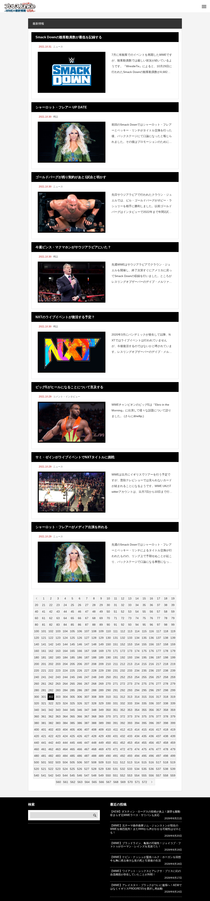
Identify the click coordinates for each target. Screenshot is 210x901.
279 (172, 683)
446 (79, 742)
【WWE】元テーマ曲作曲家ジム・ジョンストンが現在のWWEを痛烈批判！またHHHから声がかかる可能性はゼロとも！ (145, 829)
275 (144, 683)
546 (79, 775)
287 (86, 690)
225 (72, 670)
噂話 (55, 116)
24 (65, 605)
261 (43, 683)
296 (151, 690)
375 (144, 716)
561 (65, 782)
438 (165, 736)
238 (165, 670)
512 (122, 762)
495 (144, 755)
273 (129, 683)
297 (158, 690)
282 (50, 690)
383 (58, 723)
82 (50, 624)
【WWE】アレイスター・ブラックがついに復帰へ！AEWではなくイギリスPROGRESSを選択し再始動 (146, 887)
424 (65, 736)
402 (50, 729)
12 (122, 598)
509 (101, 762)
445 (72, 742)
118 (165, 631)
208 (93, 664)
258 (165, 677)
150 (108, 644)
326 (79, 703)
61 (43, 618)
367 (86, 716)
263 (58, 683)
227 (86, 670)
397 (158, 723)
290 (108, 690)
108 (93, 631)
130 (108, 637)
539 (172, 769)
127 (86, 637)
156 (151, 644)
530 (108, 769)
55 (144, 611)
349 (101, 709)
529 (101, 769)
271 (115, 683)
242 (50, 677)
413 (129, 729)
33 (129, 605)
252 (122, 677)
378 (165, 716)
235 (144, 670)
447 (86, 742)
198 (165, 657)
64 (65, 618)
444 (65, 742)
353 (129, 709)
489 (101, 755)
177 (158, 650)
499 (172, 755)
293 (129, 690)
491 (115, 755)
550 (108, 775)
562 (72, 782)
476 (151, 749)
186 (79, 657)
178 (165, 650)
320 (36, 703)
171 (115, 650)
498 (165, 755)
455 (144, 742)
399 (172, 723)
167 (86, 650)
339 (172, 703)
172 (122, 650)
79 (173, 618)
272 (122, 683)
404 (65, 729)
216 (151, 664)
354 (137, 709)
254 (137, 677)
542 (50, 775)
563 (80, 782)
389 (101, 723)
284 (65, 690)
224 (65, 670)
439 (172, 736)
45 (72, 611)
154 (137, 644)
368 (93, 716)
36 (151, 605)
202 (50, 664)
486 (79, 755)
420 (36, 736)
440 (36, 742)
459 (172, 742)
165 (72, 650)
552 (122, 775)
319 (172, 696)
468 (93, 749)
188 (93, 657)
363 (58, 716)
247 (86, 677)
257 (158, 677)
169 (101, 650)
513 (129, 762)
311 (115, 696)
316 (151, 696)
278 (165, 683)
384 (65, 723)
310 (108, 696)
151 (115, 644)
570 (130, 782)
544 (65, 775)
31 (115, 605)
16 (151, 598)
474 (137, 749)
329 (101, 703)
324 (65, 703)
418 (165, 729)
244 (65, 677)
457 (158, 742)
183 (58, 657)
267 (86, 683)
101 (43, 631)
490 (108, 755)
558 (165, 775)
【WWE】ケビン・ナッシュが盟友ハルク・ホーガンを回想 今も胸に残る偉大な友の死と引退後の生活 (147, 859)
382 (50, 723)
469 (101, 749)
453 (129, 742)
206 (79, 664)
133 (129, 637)
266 (79, 683)
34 (137, 605)
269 (101, 683)
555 (144, 775)
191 (115, 657)
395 (144, 723)
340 (36, 709)
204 (65, 664)
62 (50, 618)
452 (122, 742)
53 (129, 611)
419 (172, 729)
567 (108, 782)
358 (165, 709)
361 (43, 716)
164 (65, 650)
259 (172, 677)
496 (151, 755)
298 (165, 690)
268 (93, 683)
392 (122, 723)
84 (65, 624)
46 (79, 611)
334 (137, 703)
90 (108, 624)
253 (129, 677)
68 (94, 618)
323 (58, 703)
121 (43, 637)
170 (108, 650)
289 (101, 690)
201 (43, 664)
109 (101, 631)
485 (72, 755)
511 (115, 762)
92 (122, 624)
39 (173, 605)
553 (129, 775)
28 (94, 605)
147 (86, 644)
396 (151, 723)
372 (122, 716)
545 (72, 775)
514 (137, 762)
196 (151, 657)
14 (137, 598)
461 (43, 749)
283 (58, 690)
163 (58, 650)
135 (144, 637)
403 (58, 729)
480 (36, 755)
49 (101, 611)
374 (137, 716)
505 (72, 762)
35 (144, 605)
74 (137, 618)
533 (129, 769)
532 (122, 769)
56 (151, 611)
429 (101, 736)
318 (165, 696)
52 (122, 611)
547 (86, 775)
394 (137, 723)
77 (158, 618)
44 (65, 611)
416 (151, 729)
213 (129, 664)
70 (108, 618)
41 (43, 611)
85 (72, 624)
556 (151, 775)
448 (93, 742)
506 (79, 762)
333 (129, 703)
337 (158, 703)
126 (79, 637)
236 (151, 670)
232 (122, 670)
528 (93, 769)
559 (172, 775)
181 (43, 657)
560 (58, 782)
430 (108, 736)
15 (144, 598)
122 (50, 637)
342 (50, 709)
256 (151, 677)
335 (144, 703)
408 (93, 729)
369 (101, 716)
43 (58, 611)
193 (129, 657)
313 (129, 696)
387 (86, 723)
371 (115, 716)
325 (72, 703)
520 (36, 769)
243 (58, 677)
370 (108, 716)
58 (165, 611)
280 (36, 690)
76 (151, 618)
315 (144, 696)
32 (122, 605)
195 (144, 657)
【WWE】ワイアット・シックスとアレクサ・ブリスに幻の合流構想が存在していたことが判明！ (145, 872)
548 (93, 775)
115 (144, 631)
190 (108, 657)
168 (93, 650)
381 (43, 723)
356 (151, 709)
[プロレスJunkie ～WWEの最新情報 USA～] (19, 7)
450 (108, 742)
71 (115, 618)
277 (158, 683)
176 (151, 650)
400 (36, 729)
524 (65, 769)
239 (172, 670)
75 (144, 618)
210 (108, 664)
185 (72, 657)
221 (43, 670)
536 (151, 769)
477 (158, 749)
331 (115, 703)
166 (79, 650)
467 (86, 749)
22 (50, 605)
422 (50, 736)
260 (36, 683)
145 (72, 644)
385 (72, 723)
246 (79, 677)
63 (58, 618)
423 (58, 736)
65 (72, 618)
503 (58, 762)
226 (79, 670)
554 (137, 775)
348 (93, 709)
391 (115, 723)
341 (43, 709)
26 (79, 605)
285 (72, 690)
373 (129, 716)
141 (43, 644)
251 (115, 677)
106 (79, 631)
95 (144, 624)
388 (93, 723)
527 (86, 769)
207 (86, 664)
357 (158, 709)
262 (50, 683)
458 (165, 742)
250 (108, 677)
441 (43, 742)
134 (137, 637)
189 (101, 657)
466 (79, 749)
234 (137, 670)
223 (58, 670)
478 (165, 749)
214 (137, 664)
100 (36, 631)
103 (58, 631)
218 (165, 664)
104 (65, 631)
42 (50, 611)
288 (93, 690)
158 (165, 644)
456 (151, 742)
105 (72, 631)
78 (165, 618)
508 (93, 762)
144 (65, 644)
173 (129, 650)
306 (79, 696)
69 (101, 618)
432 (122, 736)
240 (36, 677)
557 (158, 775)
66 (79, 618)
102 (50, 631)
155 (144, 644)
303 (58, 696)
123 (58, 637)
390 (108, 723)
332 (122, 703)
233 (129, 670)
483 (58, 755)
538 (165, 769)
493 (129, 755)
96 (151, 624)
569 (123, 782)
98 (165, 624)
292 (122, 690)
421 (43, 736)
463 (58, 749)
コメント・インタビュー (66, 396)
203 (58, 664)
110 (108, 631)
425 (72, 736)
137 (158, 637)
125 (72, 637)
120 (36, 637)
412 (122, 729)
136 (151, 637)
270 (108, 683)
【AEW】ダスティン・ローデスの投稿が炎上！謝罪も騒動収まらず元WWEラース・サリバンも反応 (145, 813)
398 (165, 723)
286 (79, 690)
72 (122, 618)
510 (108, 762)
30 (108, 605)
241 (43, 677)
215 (144, 664)
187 (86, 657)
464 (65, 749)
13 (129, 598)
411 (115, 729)
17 (158, 598)
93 (129, 624)
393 (129, 723)
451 (115, 742)
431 (115, 736)
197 (158, 657)
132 (122, 637)
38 (165, 605)
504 (65, 762)
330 (108, 703)
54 (137, 611)
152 (122, 644)
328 (93, 703)
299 (172, 690)
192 (122, 657)
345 (72, 709)
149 (101, 644)
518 (165, 762)
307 (86, 696)
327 (86, 703)
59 (173, 611)
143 (58, 644)
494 (137, 755)
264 (65, 683)
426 (79, 736)
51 (115, 611)
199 (172, 657)
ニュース (58, 46)
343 (58, 709)
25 (72, 605)
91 (115, 624)
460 (36, 749)
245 (72, 677)
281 (43, 690)
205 (72, 664)
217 (158, 664)
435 (144, 736)
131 (115, 637)
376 (151, 716)
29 (101, 605)
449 (101, 742)
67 (86, 618)
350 (108, 709)
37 (158, 605)
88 (94, 624)
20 (36, 605)
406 (79, 729)
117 (158, 631)
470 (108, 749)
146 (79, 644)
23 (58, 605)
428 (93, 736)
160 (36, 650)
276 (151, 683)
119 (173, 631)
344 (65, 709)
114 (137, 631)
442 (50, 742)
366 (79, 716)
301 (43, 696)
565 (94, 782)
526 (79, 769)
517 (158, 762)
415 (144, 729)
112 (122, 631)
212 (122, 664)
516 (151, 762)
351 (115, 709)
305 (72, 696)
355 (144, 709)
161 (43, 650)
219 (172, 664)
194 (137, 657)
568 (115, 782)
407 (86, 729)
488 (93, 755)
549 (101, 775)
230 (108, 670)
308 (93, 696)
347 (86, 709)
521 (43, 769)
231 (115, 670)
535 (144, 769)
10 (108, 598)
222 (50, 670)
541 (43, 775)
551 (115, 775)
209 (101, 664)
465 (72, 749)
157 (158, 644)
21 (43, 605)
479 (172, 749)
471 (115, 749)
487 (86, 755)
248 (93, 677)
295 (144, 690)
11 (115, 598)
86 (79, 624)
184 (65, 657)
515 (144, 762)
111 (115, 631)
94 (137, 624)
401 (43, 729)
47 (86, 611)
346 (79, 709)
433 (129, 736)
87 (86, 624)
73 (129, 618)
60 (36, 618)
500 (36, 762)
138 (165, 637)
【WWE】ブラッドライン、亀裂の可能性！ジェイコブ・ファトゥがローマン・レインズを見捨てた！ (145, 845)
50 (108, 611)
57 (158, 611)
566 (101, 782)
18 (165, 598)
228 (93, 670)
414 (137, 729)
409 (101, 729)
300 (36, 696)
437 (158, 736)
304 (65, 696)
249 (101, 677)
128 (93, 637)
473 (129, 749)
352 (122, 709)
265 (72, 683)
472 (122, 749)
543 (58, 775)
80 (36, 624)
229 (101, 670)
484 (65, 755)
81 (43, 624)
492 (122, 755)
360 (36, 716)
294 (137, 690)
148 (93, 644)
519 (172, 762)
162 (50, 650)
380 (36, 723)
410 (108, 729)
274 (137, 683)
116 (151, 631)
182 (50, 657)
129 (101, 637)
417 (158, 729)
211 (115, 664)
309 (101, 696)
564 (87, 782)
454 (137, 742)
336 (151, 703)
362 (50, 716)
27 (86, 605)
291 (115, 690)
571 (137, 782)
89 (101, 624)
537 (158, 769)
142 (50, 644)
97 (158, 624)
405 (72, 729)
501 (43, 762)
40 (36, 611)
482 (50, 755)
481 (43, 755)
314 (137, 696)
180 (36, 657)
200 (36, 664)
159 (172, 644)
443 (58, 742)
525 (72, 769)
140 (36, 644)
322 (50, 703)
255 (144, 677)
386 (79, 723)
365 (72, 716)
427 (86, 736)
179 (172, 650)
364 (65, 716)
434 (137, 736)
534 (137, 769)
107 (86, 631)
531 (115, 769)
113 (130, 631)
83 (58, 624)
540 (36, 775)
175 (144, 650)
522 (50, 769)
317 (158, 696)
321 (43, 703)
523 (58, 769)
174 (137, 650)
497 (158, 755)
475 (144, 749)
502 (50, 762)
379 (172, 716)
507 (86, 762)
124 (65, 637)
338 (165, 703)
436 (151, 736)
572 (144, 782)
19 (173, 598)
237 (158, 670)
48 (94, 611)
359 (172, 709)
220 (36, 670)
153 (129, 644)
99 (173, 624)
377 (158, 716)
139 (172, 637)
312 (122, 696)
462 (50, 749)
